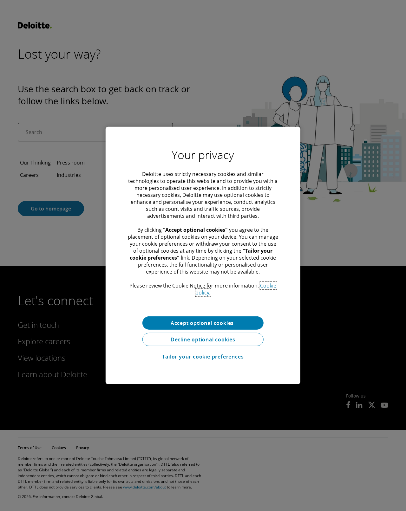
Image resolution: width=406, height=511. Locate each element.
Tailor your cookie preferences (203, 356)
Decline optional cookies (203, 339)
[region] (203, 255)
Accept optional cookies (203, 323)
